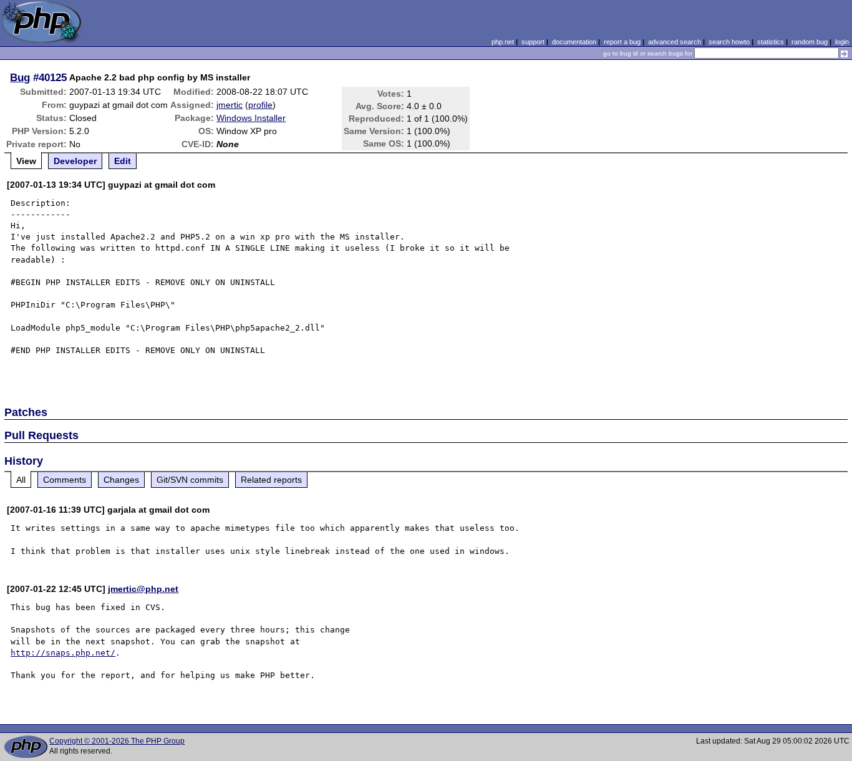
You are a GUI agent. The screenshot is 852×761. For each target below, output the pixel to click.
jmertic (229, 105)
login (842, 42)
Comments (64, 480)
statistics (770, 42)
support (533, 42)
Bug (20, 77)
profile (260, 105)
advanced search (674, 42)
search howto (729, 42)
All (21, 480)
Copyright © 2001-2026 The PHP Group (117, 741)
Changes (121, 480)
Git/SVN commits (190, 480)
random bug (809, 42)
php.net (502, 42)
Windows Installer (251, 118)
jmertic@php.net (143, 589)
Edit (122, 161)
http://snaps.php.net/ (63, 652)
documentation (574, 42)
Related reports (271, 480)
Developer (75, 161)
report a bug (622, 42)
